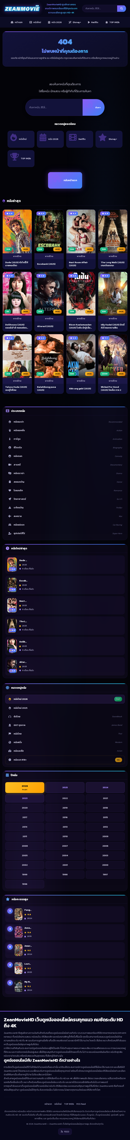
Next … (22, 601)
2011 (25, 836)
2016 (65, 817)
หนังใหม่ (23, 139)
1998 (65, 874)
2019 (65, 807)
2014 (24, 827)
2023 (24, 798)
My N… (27, 981)
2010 (65, 836)
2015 (105, 817)
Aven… (27, 928)
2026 (25, 787)
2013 (65, 827)
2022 (65, 798)
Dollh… (23, 641)
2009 (105, 836)
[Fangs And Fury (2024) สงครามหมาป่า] (19, 914)
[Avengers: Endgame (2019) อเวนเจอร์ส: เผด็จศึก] (19, 932)
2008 (25, 846)
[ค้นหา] (121, 8)
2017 (24, 817)
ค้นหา (98, 107)
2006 (105, 846)
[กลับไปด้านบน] (121, 1134)
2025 (65, 787)
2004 (65, 855)
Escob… (23, 580)
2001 (65, 865)
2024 (105, 787)
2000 (105, 865)
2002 (25, 865)
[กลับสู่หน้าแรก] (22, 8)
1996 (24, 884)
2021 (105, 798)
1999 (24, 874)
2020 (25, 807)
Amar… (28, 946)
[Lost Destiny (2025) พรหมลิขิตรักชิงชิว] (19, 968)
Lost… (27, 964)
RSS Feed (81, 1104)
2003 (105, 855)
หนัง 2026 (53, 139)
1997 (105, 874)
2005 (25, 855)
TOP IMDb (26, 158)
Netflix (82, 139)
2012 (105, 827)
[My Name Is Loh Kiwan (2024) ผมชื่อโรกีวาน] (19, 986)
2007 (65, 846)
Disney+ (113, 139)
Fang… (27, 910)
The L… (23, 621)
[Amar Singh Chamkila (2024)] (19, 950)
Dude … (23, 560)
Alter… (22, 662)
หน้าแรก (48, 1104)
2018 (105, 807)
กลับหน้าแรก (70, 180)
